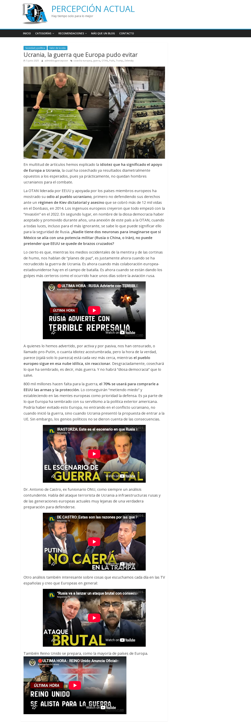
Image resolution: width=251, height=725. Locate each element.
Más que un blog (103, 33)
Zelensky (129, 60)
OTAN (105, 60)
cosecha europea (82, 60)
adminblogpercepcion (57, 60)
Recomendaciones (71, 33)
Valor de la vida (57, 48)
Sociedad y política (35, 48)
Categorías (43, 33)
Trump (119, 60)
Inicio (27, 33)
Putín (111, 60)
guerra (96, 60)
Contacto (126, 33)
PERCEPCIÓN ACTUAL (93, 8)
